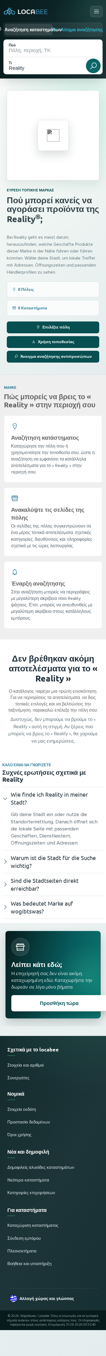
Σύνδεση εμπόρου (24, 1238)
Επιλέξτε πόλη (56, 326)
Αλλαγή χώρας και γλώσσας (47, 1298)
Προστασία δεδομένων (28, 1122)
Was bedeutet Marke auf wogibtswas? (42, 907)
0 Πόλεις (26, 289)
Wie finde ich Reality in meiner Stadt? (49, 798)
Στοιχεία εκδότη (21, 1109)
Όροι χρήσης (19, 1135)
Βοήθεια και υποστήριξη (29, 1264)
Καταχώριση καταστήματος (32, 1225)
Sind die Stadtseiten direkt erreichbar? (45, 884)
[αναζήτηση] (93, 66)
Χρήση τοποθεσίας (56, 341)
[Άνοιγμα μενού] (96, 11)
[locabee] (25, 11)
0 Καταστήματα (32, 307)
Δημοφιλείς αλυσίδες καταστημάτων (40, 1167)
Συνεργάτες (18, 1078)
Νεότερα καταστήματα (28, 1180)
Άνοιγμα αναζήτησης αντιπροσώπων (56, 356)
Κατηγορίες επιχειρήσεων (31, 1193)
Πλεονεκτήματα (21, 1251)
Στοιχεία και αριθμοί (25, 1065)
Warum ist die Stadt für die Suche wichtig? (53, 861)
